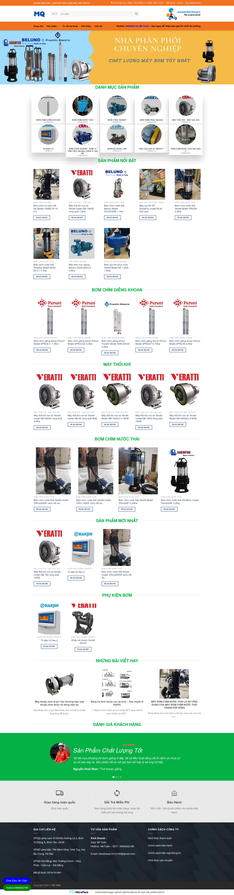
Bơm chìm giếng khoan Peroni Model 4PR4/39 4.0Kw (184, 342)
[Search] (136, 13)
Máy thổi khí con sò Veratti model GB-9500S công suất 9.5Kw (48, 418)
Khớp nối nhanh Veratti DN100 (83, 642)
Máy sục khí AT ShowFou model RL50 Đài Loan (150, 208)
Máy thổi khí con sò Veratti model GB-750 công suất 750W (47, 574)
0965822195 (127, 846)
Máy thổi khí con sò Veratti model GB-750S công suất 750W (148, 418)
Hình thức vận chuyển (160, 860)
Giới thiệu (86, 26)
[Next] (200, 404)
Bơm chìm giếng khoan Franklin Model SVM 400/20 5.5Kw (116, 343)
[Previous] (34, 404)
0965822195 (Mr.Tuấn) (137, 26)
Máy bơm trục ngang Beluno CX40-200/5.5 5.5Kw (80, 267)
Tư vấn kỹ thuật (70, 26)
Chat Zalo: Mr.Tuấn (16, 880)
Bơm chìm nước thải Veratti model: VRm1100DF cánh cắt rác (93, 501)
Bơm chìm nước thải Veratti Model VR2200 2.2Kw (186, 208)
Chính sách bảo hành (160, 845)
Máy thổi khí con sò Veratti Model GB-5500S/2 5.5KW (183, 417)
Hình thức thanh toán (160, 838)
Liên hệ (98, 26)
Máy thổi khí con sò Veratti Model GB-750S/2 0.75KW (115, 417)
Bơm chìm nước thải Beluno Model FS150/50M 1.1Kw (114, 208)
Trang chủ (38, 26)
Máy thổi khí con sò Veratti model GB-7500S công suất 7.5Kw (81, 208)
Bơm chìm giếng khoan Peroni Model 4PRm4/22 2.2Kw (83, 342)
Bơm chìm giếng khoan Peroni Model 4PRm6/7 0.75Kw (150, 342)
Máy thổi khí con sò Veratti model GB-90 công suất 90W (82, 417)
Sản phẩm (52, 26)
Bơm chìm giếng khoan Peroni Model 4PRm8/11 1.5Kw (49, 342)
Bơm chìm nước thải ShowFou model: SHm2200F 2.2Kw (180, 501)
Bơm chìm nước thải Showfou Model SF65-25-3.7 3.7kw (44, 267)
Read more (42, 217)
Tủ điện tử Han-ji (76, 571)
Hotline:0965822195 (17, 887)
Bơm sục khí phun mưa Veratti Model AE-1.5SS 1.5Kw (116, 267)
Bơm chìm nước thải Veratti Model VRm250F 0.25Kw (136, 501)
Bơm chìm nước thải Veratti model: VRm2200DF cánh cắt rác (51, 501)
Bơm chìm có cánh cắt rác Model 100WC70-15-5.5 (45, 208)
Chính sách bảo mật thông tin (164, 853)
